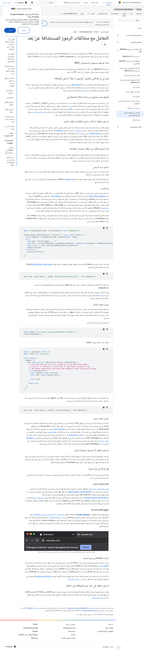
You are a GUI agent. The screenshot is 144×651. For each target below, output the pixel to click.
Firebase (59, 131)
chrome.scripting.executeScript (97, 498)
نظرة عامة (138, 14)
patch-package (59, 429)
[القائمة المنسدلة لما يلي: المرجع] (88, 13)
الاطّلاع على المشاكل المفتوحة (105, 631)
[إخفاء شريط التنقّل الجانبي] (118, 647)
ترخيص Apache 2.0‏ (33, 608)
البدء (10, 30)
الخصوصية (105, 646)
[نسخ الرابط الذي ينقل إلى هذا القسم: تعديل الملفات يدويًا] (91, 418)
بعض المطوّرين (78, 131)
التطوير (124, 14)
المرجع (92, 14)
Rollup (95, 196)
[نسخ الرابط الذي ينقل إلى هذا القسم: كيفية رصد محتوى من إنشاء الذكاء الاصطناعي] (64, 97)
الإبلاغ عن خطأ (109, 628)
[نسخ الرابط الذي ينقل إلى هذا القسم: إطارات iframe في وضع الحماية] (81, 558)
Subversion (73, 435)
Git (81, 435)
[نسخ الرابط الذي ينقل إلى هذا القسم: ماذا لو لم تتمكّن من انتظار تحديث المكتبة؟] (67, 149)
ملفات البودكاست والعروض (68, 638)
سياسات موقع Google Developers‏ (91, 610)
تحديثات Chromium (69, 628)
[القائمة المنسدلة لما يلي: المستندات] (103, 2)
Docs (138, 9)
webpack (102, 196)
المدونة (86, 2)
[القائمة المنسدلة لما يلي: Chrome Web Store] (60, 13)
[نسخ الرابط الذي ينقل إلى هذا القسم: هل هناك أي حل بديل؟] (86, 469)
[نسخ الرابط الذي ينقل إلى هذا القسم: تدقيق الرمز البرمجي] (91, 167)
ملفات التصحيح (52, 432)
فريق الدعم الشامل (39, 112)
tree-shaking (56, 196)
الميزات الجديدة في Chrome (72, 2)
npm (71, 109)
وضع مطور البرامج (38, 498)
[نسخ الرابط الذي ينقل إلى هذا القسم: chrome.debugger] (89, 510)
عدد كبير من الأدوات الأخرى (58, 517)
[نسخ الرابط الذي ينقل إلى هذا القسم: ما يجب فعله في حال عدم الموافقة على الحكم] (64, 586)
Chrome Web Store (70, 14)
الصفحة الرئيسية (104, 32)
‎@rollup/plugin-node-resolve (42, 264)
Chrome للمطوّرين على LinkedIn (28, 634)
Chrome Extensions (123, 9)
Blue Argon (76, 85)
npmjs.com (70, 179)
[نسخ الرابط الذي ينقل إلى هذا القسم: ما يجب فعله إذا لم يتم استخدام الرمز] (72, 450)
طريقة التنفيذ (114, 14)
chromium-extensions (43, 576)
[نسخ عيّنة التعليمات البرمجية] (107, 228)
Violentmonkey (73, 492)
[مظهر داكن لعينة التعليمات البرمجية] (103, 228)
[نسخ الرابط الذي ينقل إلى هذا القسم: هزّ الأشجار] (98, 188)
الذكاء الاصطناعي (102, 14)
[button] (131, 35)
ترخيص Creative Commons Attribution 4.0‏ (80, 608)
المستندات (108, 2)
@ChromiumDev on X (30, 628)
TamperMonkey (86, 492)
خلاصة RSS (34, 638)
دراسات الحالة (95, 2)
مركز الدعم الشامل (97, 598)
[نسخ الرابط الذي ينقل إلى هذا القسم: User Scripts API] (91, 484)
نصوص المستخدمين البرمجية (100, 489)
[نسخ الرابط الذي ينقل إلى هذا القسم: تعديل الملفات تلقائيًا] (91, 305)
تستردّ (83, 91)
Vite (90, 196)
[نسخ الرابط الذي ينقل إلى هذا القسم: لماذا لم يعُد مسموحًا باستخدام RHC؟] (72, 63)
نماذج (82, 14)
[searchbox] (129, 20)
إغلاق (23, 30)
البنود (111, 646)
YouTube (35, 631)
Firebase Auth (94, 133)
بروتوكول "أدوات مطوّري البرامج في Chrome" (48, 514)
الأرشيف (73, 634)
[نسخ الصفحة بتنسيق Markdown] (105, 44)
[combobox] (46, 2)
